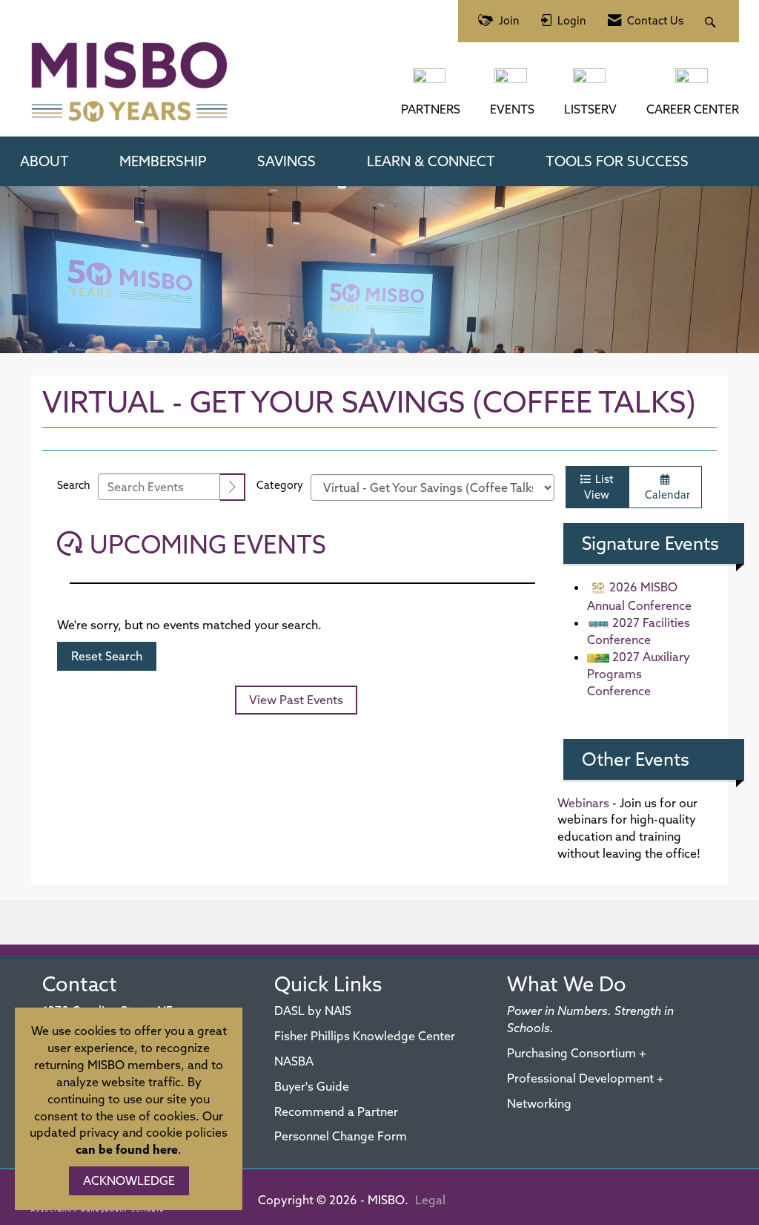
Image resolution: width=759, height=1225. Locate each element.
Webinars (583, 802)
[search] (232, 487)
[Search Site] (712, 21)
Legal (430, 1199)
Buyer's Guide (311, 1086)
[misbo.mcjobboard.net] (693, 83)
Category (279, 485)
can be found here (127, 1149)
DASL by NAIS (312, 1010)
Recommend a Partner (336, 1111)
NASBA (294, 1061)
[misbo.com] (430, 83)
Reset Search (106, 655)
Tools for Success (617, 161)
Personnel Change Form (340, 1136)
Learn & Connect (431, 161)
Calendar (665, 495)
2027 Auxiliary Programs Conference (638, 673)
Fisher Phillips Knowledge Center (364, 1035)
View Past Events (296, 699)
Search (73, 485)
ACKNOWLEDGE (129, 1180)
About (44, 161)
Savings (286, 161)
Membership (163, 161)
